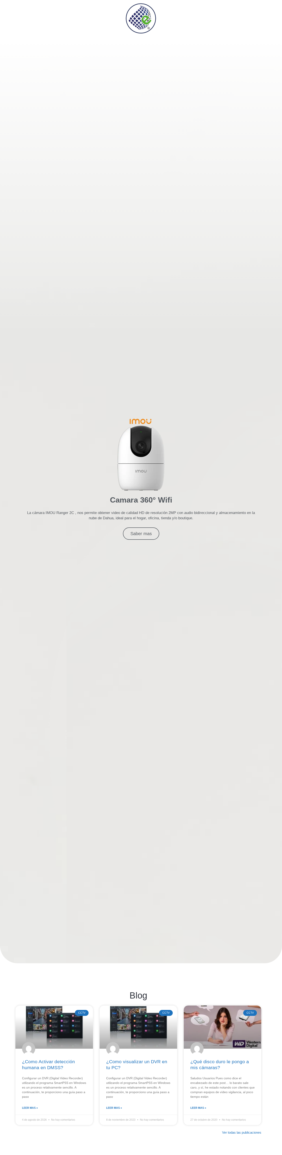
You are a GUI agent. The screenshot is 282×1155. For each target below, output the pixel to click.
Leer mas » (30, 1107)
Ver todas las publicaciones (241, 1132)
